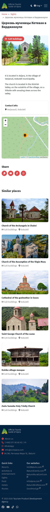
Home (4, 14)
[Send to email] (10, 173)
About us (8, 439)
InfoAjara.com (33, 481)
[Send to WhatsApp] (23, 173)
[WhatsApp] (17, 507)
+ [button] (5, 120)
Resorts (5, 467)
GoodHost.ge (33, 488)
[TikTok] (13, 507)
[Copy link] (4, 173)
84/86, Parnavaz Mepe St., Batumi (19, 453)
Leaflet (23, 157)
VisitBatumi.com (34, 467)
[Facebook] (3, 507)
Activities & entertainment (8, 472)
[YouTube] (8, 507)
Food (4, 481)
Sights (13, 14)
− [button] (5, 124)
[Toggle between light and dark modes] (31, 5)
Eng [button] (38, 5)
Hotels (5, 485)
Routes (5, 488)
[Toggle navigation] (45, 5)
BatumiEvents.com (35, 471)
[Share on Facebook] (17, 173)
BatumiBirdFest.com (36, 485)
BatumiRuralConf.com (37, 474)
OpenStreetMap (33, 157)
